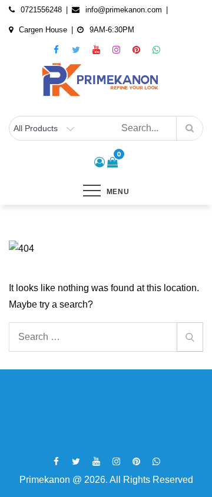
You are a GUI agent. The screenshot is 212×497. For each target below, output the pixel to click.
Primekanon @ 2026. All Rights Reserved (106, 480)
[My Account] (99, 162)
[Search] (190, 337)
